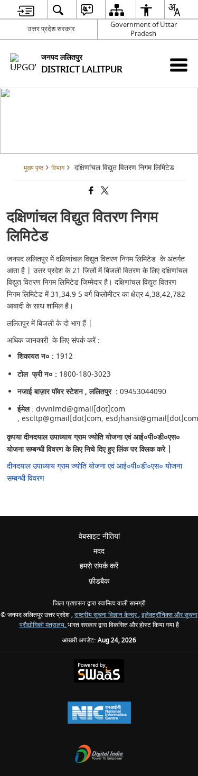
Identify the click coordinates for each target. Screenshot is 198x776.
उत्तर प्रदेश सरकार (51, 29)
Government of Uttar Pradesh (143, 29)
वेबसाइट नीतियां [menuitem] (99, 536)
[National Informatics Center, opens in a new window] (99, 714)
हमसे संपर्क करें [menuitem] (99, 566)
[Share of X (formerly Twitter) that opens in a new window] (104, 192)
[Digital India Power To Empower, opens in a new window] (99, 755)
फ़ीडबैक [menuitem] (99, 581)
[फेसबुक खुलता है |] (90, 192)
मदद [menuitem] (99, 551)
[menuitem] (26, 10)
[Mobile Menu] (178, 64)
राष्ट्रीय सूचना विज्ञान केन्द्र (106, 615)
